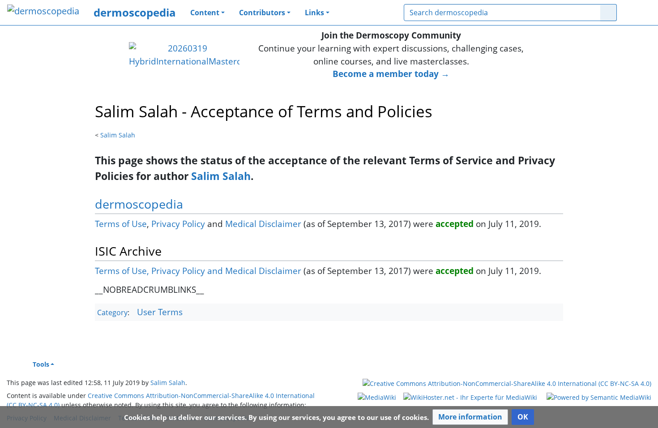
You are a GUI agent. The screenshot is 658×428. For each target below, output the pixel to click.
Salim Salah (117, 135)
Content (204, 12)
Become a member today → (391, 74)
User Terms (160, 312)
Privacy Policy (178, 224)
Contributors (262, 12)
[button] (470, 417)
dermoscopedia (135, 12)
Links (314, 12)
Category (112, 312)
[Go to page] (608, 12)
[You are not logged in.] (637, 12)
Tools (41, 364)
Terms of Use (121, 224)
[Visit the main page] (43, 12)
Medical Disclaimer (263, 224)
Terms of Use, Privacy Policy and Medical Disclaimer (198, 271)
